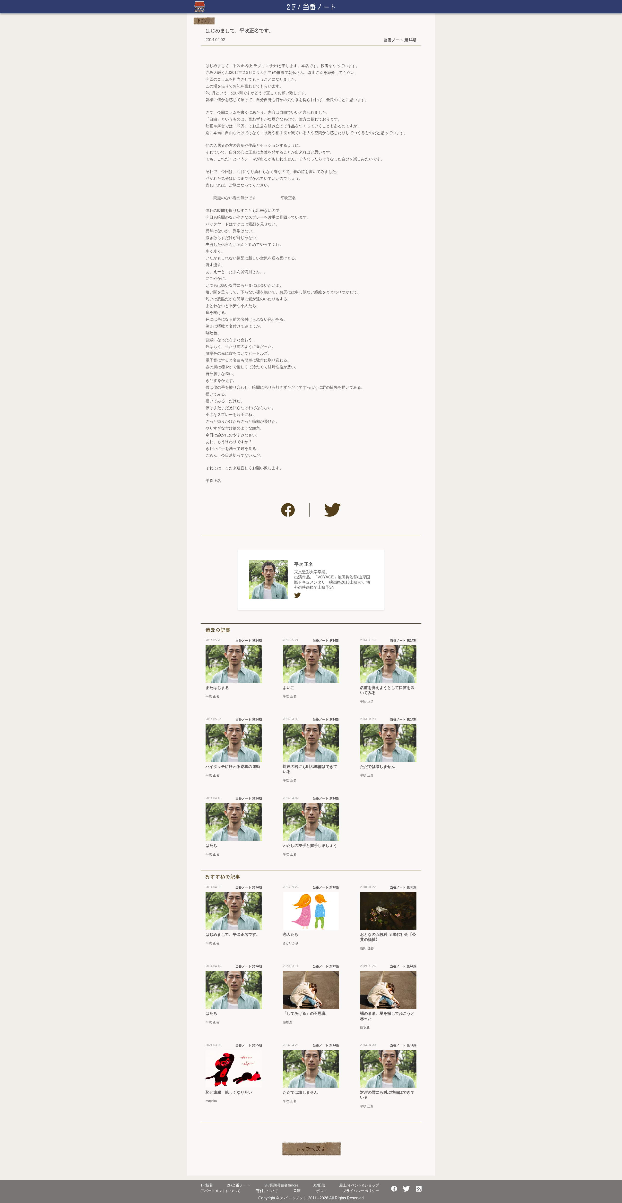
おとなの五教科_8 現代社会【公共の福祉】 (388, 937)
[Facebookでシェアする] (288, 510)
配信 (318, 1185)
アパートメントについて (220, 1191)
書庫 (297, 1191)
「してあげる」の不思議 (304, 1013)
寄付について (267, 1191)
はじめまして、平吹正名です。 (233, 934)
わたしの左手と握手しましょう (310, 845)
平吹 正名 (303, 564)
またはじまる (217, 688)
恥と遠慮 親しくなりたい (229, 1092)
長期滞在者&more (281, 1185)
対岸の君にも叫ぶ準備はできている (310, 769)
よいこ (288, 688)
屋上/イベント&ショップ (359, 1185)
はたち (211, 845)
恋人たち (290, 934)
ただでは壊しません (377, 767)
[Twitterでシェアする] (332, 510)
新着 (206, 1185)
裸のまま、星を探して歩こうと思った (387, 1016)
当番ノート (238, 1185)
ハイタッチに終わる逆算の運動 (233, 767)
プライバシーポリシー (361, 1191)
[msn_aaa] (297, 595)
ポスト (321, 1191)
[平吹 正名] (268, 579)
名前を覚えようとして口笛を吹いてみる (387, 690)
